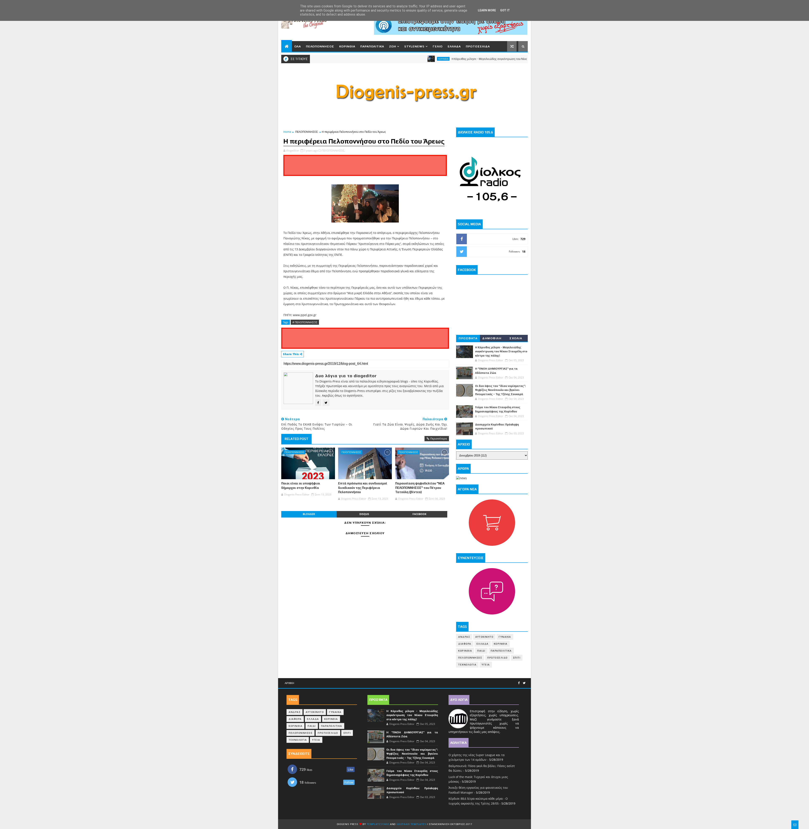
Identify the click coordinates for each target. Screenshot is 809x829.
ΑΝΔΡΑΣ (464, 636)
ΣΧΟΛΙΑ (515, 338)
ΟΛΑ (297, 46)
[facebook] (519, 683)
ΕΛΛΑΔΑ (454, 46)
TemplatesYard (378, 824)
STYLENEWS (414, 46)
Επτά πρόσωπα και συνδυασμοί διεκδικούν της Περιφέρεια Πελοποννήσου (362, 488)
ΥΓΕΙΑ (486, 664)
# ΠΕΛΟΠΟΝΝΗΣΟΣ (304, 322)
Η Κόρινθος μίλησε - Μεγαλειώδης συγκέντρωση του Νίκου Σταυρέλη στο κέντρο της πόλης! (482, 58)
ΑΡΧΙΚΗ (289, 683)
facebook (419, 514)
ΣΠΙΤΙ (517, 657)
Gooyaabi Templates (411, 824)
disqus (364, 514)
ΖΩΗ (392, 46)
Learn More (487, 10)
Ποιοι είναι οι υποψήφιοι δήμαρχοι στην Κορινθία (300, 485)
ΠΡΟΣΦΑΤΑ (468, 338)
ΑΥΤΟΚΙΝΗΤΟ (484, 636)
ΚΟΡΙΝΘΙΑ (347, 46)
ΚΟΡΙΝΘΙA (465, 650)
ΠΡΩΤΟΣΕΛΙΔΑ (478, 46)
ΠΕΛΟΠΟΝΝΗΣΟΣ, (333, 150)
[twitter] (524, 683)
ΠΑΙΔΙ (481, 650)
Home (287, 132)
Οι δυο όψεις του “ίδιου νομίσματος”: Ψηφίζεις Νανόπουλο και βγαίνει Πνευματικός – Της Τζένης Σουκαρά (500, 390)
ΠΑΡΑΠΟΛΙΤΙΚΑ (372, 46)
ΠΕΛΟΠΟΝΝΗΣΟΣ (320, 46)
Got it (505, 10)
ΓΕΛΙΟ (438, 46)
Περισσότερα (438, 438)
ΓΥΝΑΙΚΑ (505, 636)
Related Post (296, 439)
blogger (309, 514)
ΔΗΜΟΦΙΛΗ (491, 338)
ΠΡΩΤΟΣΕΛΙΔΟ (497, 657)
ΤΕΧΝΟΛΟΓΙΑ (467, 664)
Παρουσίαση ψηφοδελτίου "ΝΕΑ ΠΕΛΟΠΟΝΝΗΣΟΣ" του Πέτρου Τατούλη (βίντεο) (420, 488)
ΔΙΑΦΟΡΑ (464, 643)
